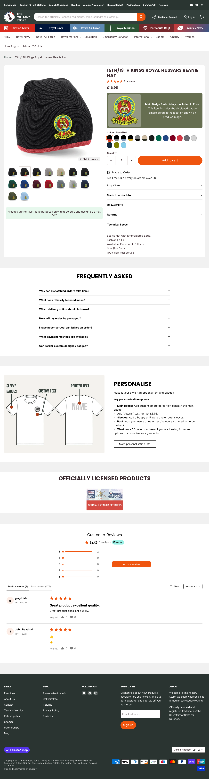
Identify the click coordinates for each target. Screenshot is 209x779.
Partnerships (133, 5)
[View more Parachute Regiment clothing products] (156, 28)
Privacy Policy (51, 710)
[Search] (141, 17)
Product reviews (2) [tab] (18, 586)
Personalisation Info (54, 693)
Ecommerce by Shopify (25, 769)
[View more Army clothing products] (17, 28)
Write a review (131, 564)
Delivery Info (50, 699)
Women (189, 36)
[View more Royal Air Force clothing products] (87, 28)
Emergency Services (116, 36)
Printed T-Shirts (32, 46)
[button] (190, 17)
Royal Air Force (46, 36)
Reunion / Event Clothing (33, 5)
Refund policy (12, 716)
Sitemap (9, 721)
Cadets (160, 36)
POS (6, 769)
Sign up (128, 725)
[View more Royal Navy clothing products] (52, 28)
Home (7, 57)
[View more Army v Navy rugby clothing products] (191, 28)
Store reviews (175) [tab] (41, 586)
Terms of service (14, 710)
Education (91, 36)
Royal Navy (23, 36)
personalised (196, 696)
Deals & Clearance (58, 5)
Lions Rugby (11, 46)
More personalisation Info (135, 444)
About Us (9, 699)
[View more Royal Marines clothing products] (121, 28)
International (142, 36)
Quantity (112, 153)
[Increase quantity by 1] (132, 160)
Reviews (163, 5)
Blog (6, 733)
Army (7, 36)
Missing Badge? (115, 5)
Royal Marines (70, 36)
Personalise (10, 5)
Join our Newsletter (93, 5)
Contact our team (145, 429)
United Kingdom (187, 749)
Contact (8, 704)
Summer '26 (149, 5)
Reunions (9, 693)
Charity (175, 36)
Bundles (75, 5)
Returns (47, 704)
